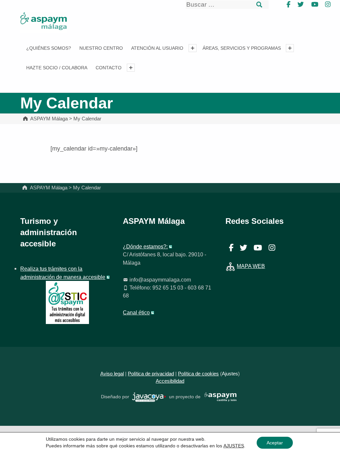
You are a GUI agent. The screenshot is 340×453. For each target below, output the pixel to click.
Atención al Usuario (157, 48)
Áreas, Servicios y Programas (242, 48)
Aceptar (275, 442)
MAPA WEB (251, 266)
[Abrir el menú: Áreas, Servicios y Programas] (290, 48)
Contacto (109, 67)
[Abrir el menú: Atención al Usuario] (193, 48)
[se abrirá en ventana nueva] (149, 396)
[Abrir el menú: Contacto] (131, 68)
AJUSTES (233, 445)
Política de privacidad (151, 373)
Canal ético (136, 312)
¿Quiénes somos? (48, 48)
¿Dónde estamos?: (145, 246)
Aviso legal (112, 373)
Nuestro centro (101, 48)
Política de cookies (198, 373)
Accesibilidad (170, 381)
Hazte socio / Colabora (56, 67)
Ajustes (230, 373)
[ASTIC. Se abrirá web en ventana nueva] (67, 302)
